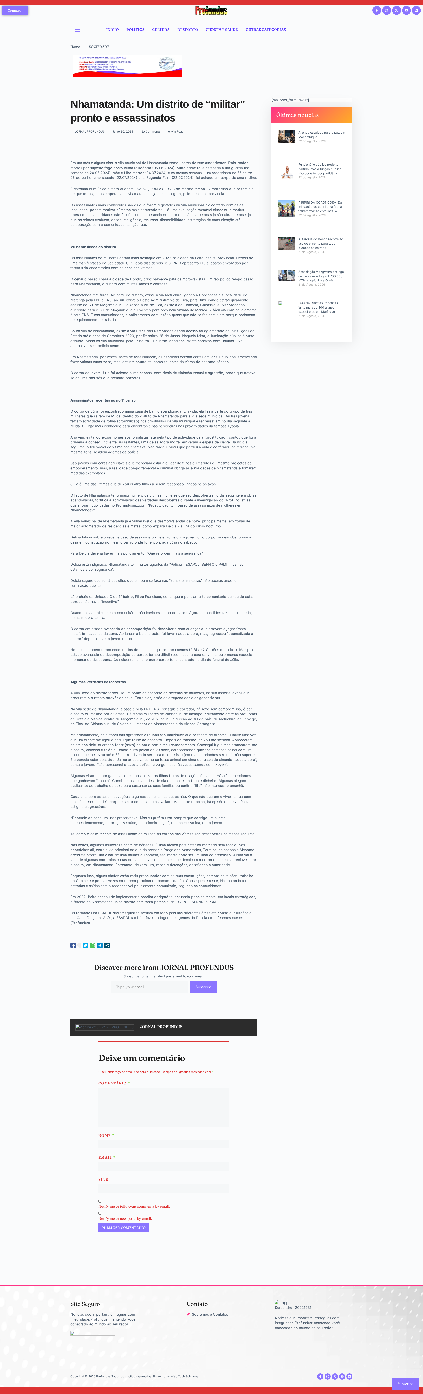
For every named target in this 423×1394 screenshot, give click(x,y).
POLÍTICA (135, 29)
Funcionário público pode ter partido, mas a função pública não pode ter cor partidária (319, 169)
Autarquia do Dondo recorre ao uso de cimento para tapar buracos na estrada (320, 243)
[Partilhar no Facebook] (73, 945)
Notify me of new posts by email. (125, 1218)
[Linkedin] (416, 10)
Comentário (114, 1083)
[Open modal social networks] (107, 945)
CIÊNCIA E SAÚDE (222, 29)
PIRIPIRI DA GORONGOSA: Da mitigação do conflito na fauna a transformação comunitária (321, 207)
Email (107, 1157)
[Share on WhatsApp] (92, 945)
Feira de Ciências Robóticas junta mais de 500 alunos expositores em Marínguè (318, 307)
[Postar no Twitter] (85, 945)
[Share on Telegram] (100, 945)
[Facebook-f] (376, 10)
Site (103, 1179)
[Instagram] (386, 10)
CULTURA (161, 29)
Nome (106, 1135)
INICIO (112, 29)
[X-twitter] (396, 10)
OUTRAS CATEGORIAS (266, 29)
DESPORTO (187, 29)
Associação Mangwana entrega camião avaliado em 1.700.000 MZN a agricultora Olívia (321, 276)
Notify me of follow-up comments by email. (134, 1206)
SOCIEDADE (99, 47)
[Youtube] (406, 10)
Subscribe (204, 987)
